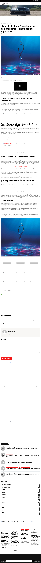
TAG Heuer (8, 315)
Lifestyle (21, 497)
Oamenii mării (21, 500)
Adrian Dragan (11, 331)
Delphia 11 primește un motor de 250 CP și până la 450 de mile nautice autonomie (22, 474)
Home (2, 21)
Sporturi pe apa (21, 505)
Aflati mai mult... (28, 560)
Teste (21, 507)
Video (21, 512)
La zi (21, 495)
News (21, 499)
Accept (33, 560)
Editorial (21, 490)
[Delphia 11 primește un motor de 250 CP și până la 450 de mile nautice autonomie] (3, 474)
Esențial (21, 492)
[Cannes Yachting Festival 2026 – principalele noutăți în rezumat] (3, 462)
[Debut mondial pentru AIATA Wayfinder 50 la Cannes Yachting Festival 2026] (3, 448)
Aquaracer (3, 315)
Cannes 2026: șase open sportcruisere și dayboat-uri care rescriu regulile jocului (23, 468)
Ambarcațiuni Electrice (21, 484)
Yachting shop (21, 514)
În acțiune (21, 494)
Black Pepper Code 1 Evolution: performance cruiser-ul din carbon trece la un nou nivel (23, 456)
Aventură (5, 21)
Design (21, 489)
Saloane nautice (21, 504)
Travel (21, 509)
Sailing (21, 502)
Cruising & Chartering (21, 487)
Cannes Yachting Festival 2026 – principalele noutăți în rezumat (19, 462)
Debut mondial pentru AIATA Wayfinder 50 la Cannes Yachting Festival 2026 (21, 448)
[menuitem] (31, 1)
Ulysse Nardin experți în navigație (20, 166)
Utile (21, 510)
